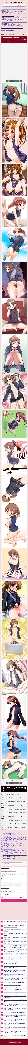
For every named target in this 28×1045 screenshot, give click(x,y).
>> (20, 81)
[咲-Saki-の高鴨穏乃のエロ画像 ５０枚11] (14, 474)
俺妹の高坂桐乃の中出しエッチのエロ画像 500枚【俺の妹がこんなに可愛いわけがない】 (15, 967)
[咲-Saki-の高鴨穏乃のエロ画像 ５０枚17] (14, 694)
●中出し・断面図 (5, 868)
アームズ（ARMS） (5, 881)
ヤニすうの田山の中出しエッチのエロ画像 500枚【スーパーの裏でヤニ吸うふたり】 (15, 926)
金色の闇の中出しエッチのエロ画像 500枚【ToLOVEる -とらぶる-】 (15, 1028)
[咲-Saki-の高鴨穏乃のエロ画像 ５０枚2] (14, 162)
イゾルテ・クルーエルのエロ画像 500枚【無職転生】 (15, 1012)
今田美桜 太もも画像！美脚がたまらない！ (9, 24)
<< (7, 81)
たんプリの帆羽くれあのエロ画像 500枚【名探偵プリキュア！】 (15, 954)
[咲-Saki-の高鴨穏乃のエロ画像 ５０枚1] (14, 116)
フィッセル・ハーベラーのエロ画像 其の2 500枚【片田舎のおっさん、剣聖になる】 (15, 1020)
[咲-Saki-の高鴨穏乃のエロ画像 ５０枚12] (14, 501)
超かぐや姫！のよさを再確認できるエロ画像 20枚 (11, 25)
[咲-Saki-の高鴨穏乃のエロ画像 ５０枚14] (14, 579)
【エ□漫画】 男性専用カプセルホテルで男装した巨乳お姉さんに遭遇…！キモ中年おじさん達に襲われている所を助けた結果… (13, 28)
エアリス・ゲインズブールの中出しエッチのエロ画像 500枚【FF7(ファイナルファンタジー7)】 (15, 988)
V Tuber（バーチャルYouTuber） (8, 871)
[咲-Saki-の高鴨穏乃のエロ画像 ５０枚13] (14, 547)
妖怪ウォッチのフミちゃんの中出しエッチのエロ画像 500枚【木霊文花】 (15, 997)
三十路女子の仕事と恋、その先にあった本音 (11, 833)
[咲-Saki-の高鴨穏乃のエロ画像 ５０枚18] (14, 729)
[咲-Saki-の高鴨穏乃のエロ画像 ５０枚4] (14, 226)
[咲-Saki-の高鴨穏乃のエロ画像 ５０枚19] (14, 758)
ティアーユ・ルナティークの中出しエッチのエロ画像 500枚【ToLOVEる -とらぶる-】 (15, 1005)
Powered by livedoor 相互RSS (7, 30)
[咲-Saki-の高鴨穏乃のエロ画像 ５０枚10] (14, 438)
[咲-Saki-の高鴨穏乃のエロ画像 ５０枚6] (14, 297)
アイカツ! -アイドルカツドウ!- (8, 891)
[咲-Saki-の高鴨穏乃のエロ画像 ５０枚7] (14, 333)
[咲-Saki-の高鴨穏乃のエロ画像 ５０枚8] (14, 372)
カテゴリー (19, 5)
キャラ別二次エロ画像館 (14, 3)
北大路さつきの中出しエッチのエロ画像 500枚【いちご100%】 (15, 930)
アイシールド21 (4, 894)
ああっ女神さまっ (5, 888)
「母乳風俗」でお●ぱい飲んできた (9, 841)
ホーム (8, 5)
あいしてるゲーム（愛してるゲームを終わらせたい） (13, 897)
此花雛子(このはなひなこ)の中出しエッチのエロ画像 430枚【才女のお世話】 (15, 1009)
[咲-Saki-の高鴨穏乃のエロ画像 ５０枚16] (14, 658)
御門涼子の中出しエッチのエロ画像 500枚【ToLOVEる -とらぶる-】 (15, 1024)
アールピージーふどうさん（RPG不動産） (11, 885)
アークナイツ (4, 878)
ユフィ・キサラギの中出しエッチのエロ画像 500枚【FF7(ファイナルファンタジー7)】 (15, 1016)
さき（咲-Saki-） (6, 41)
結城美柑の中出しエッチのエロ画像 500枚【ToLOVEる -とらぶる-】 (15, 938)
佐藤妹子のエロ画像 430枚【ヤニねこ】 (12, 985)
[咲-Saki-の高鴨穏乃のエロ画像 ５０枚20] (14, 778)
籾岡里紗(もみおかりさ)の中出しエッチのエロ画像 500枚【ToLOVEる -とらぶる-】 (14, 971)
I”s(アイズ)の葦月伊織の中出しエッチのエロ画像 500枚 (15, 992)
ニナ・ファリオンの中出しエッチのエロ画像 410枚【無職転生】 (15, 1036)
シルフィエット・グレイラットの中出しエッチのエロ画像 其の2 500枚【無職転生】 (15, 962)
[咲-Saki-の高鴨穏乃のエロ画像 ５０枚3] (14, 195)
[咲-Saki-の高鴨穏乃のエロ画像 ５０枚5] (14, 260)
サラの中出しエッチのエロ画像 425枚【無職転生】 (15, 982)
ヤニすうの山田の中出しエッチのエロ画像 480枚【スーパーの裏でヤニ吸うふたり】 (15, 958)
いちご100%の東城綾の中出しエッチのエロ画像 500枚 (15, 922)
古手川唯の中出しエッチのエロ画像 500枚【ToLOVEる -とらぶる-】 (15, 942)
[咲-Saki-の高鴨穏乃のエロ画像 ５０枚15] (14, 617)
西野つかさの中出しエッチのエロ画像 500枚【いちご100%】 (15, 934)
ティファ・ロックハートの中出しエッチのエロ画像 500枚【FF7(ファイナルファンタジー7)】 (15, 946)
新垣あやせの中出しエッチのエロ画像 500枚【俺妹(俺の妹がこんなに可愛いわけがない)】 (15, 950)
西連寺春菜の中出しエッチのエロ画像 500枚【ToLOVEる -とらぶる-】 (13, 975)
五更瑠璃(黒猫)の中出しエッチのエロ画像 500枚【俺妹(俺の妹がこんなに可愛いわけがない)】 (15, 979)
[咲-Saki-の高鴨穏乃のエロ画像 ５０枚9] (14, 408)
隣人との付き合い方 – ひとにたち (8, 16)
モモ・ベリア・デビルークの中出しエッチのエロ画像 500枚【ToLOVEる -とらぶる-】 (15, 1032)
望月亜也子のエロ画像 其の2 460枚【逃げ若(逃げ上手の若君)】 (15, 1001)
